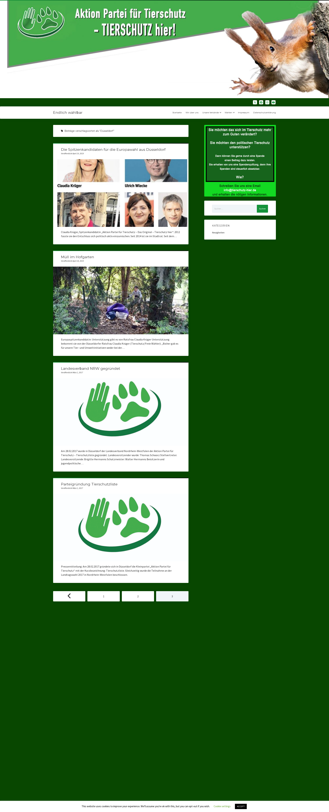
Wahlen (228, 112)
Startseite (177, 112)
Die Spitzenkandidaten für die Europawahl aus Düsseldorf (113, 149)
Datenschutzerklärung (264, 112)
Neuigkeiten (218, 232)
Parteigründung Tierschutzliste (89, 484)
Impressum (243, 112)
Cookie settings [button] (222, 806)
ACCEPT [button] (241, 806)
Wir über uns (192, 112)
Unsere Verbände (210, 112)
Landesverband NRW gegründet (90, 368)
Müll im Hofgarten (77, 257)
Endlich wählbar (67, 112)
